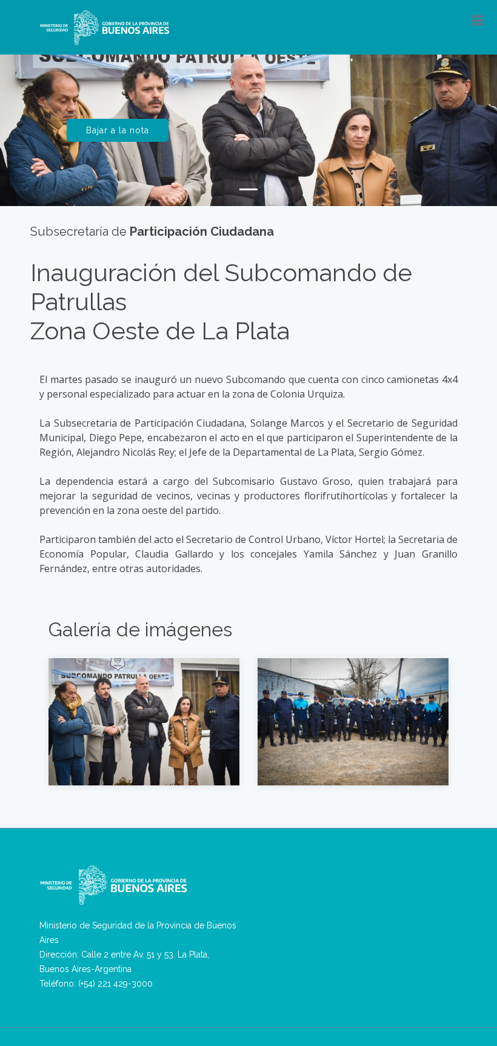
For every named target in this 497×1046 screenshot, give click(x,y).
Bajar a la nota (117, 130)
